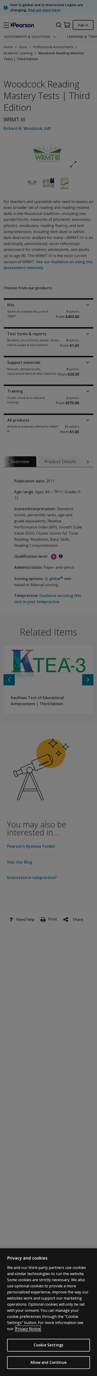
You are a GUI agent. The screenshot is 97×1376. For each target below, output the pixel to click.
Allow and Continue (48, 1362)
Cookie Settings (48, 1345)
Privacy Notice (28, 1328)
